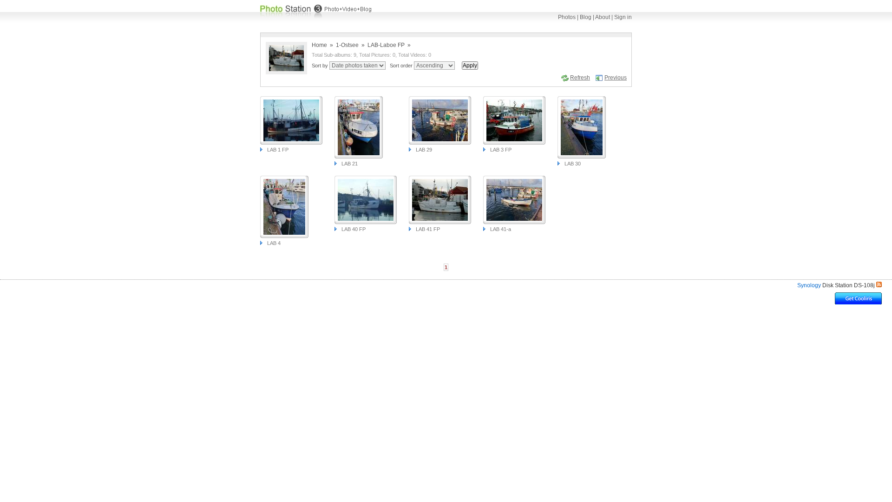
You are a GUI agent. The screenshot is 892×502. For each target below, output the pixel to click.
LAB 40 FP (353, 229)
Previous (615, 77)
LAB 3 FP (501, 149)
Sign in (623, 17)
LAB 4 (274, 243)
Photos (567, 17)
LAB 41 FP (428, 229)
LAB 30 (572, 163)
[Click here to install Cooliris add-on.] (858, 302)
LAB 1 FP (278, 149)
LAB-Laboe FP (386, 45)
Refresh (580, 77)
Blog (585, 17)
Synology (809, 285)
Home (319, 45)
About (602, 17)
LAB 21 (349, 163)
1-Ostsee (347, 45)
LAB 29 (424, 149)
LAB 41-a (500, 229)
